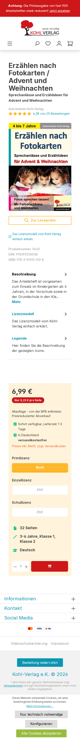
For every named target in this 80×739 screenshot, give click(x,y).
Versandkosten (13, 685)
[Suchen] (36, 43)
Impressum (60, 643)
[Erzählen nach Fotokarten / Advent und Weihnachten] (40, 167)
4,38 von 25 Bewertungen (51, 113)
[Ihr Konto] (59, 43)
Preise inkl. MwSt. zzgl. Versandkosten (39, 446)
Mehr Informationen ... (40, 706)
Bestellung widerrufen (40, 662)
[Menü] (9, 43)
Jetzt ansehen (59, 11)
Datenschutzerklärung (29, 643)
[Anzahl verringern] (15, 566)
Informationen (20, 598)
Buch (40, 467)
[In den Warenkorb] (49, 566)
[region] (40, 8)
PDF (40, 490)
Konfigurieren (41, 724)
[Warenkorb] (70, 43)
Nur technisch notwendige (41, 714)
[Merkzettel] (48, 43)
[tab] (40, 289)
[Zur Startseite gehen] (40, 27)
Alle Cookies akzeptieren (41, 733)
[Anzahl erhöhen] (26, 566)
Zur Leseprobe (43, 220)
